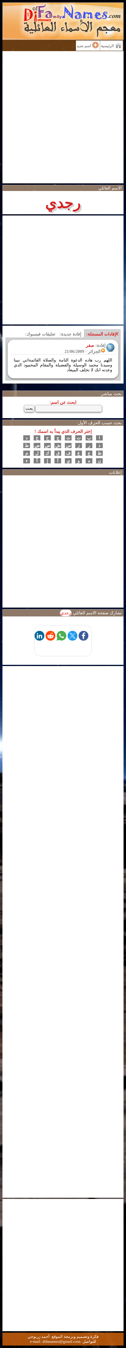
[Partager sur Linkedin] (39, 639)
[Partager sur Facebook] (83, 639)
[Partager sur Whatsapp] (61, 639)
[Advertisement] (63, 117)
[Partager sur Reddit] (50, 639)
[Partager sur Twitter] (72, 639)
